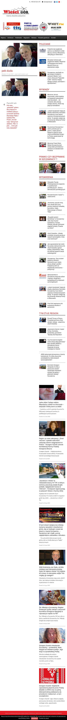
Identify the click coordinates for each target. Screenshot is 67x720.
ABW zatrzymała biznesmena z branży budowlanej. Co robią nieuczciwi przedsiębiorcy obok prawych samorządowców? (53, 357)
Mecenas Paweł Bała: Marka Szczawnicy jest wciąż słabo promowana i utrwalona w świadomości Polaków (55, 146)
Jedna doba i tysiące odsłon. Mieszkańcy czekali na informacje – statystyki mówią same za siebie (51, 404)
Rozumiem (34, 718)
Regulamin (27, 37)
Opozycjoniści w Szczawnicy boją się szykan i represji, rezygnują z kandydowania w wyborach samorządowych (56, 278)
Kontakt (53, 37)
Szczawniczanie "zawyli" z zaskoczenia (55, 195)
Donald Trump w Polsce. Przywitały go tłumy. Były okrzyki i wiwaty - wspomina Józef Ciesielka (56, 321)
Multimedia (18, 37)
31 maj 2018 (10, 74)
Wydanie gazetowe (43, 37)
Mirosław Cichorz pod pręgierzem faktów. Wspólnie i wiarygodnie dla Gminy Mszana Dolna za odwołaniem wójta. (56, 63)
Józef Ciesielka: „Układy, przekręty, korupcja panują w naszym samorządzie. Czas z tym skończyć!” (56, 236)
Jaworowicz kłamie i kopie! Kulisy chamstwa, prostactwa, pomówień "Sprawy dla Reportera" (55, 331)
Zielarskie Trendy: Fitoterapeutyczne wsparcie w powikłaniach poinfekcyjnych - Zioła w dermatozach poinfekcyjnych (56, 185)
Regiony (3, 37)
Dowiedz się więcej (44, 718)
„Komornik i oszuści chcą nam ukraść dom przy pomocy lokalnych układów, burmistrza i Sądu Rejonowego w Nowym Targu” (56, 207)
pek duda (7, 70)
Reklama (33, 37)
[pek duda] (19, 55)
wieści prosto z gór (23, 74)
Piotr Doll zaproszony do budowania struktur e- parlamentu (55, 305)
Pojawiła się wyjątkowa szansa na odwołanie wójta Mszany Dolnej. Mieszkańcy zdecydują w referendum (56, 51)
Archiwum (10, 37)
